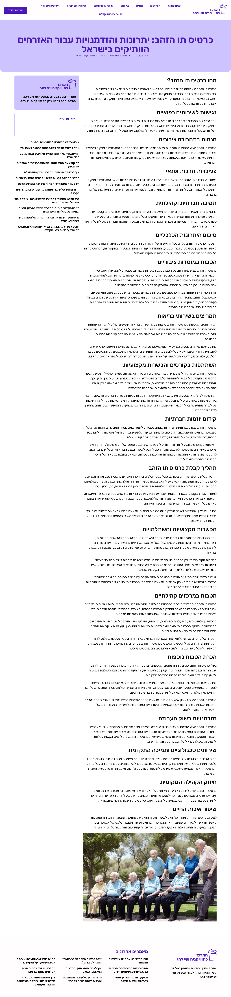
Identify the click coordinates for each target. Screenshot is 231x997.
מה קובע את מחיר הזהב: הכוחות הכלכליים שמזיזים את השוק (128, 970)
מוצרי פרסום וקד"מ (110, 14)
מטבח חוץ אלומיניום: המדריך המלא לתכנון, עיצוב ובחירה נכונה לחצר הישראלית (49, 209)
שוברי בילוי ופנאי (103, 6)
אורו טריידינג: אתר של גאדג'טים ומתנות (54, 142)
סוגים (139, 6)
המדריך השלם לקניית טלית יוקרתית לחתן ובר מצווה (47, 178)
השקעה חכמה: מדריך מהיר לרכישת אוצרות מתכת (48, 183)
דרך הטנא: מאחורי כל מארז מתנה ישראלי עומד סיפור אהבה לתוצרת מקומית (36, 981)
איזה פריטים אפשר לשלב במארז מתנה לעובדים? (49, 148)
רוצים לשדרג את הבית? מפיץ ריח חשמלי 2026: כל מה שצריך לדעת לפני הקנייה (48, 228)
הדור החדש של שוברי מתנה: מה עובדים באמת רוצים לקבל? (82, 979)
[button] (19, 119)
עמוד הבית (174, 6)
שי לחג (125, 6)
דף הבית (151, 55)
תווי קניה (155, 6)
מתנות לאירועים (76, 6)
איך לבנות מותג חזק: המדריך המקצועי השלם (51, 172)
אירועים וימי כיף (50, 6)
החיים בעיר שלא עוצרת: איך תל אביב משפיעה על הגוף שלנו (36, 960)
